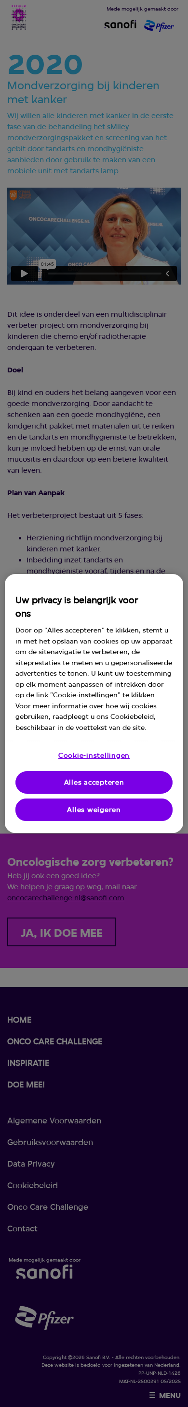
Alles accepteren (94, 782)
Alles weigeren (94, 809)
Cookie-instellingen (94, 755)
